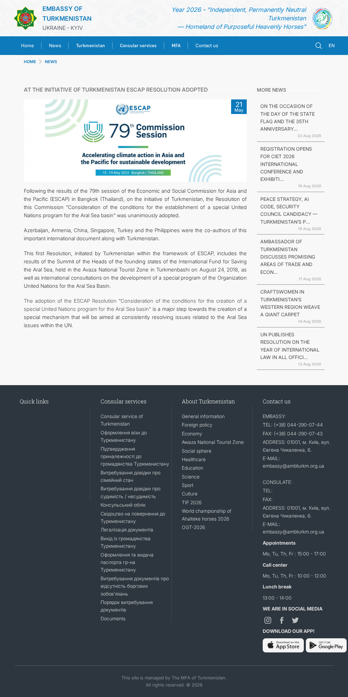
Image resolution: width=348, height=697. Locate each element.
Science (190, 476)
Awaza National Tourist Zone (213, 442)
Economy (192, 433)
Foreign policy (197, 425)
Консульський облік (123, 505)
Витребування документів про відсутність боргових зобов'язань (135, 586)
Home (27, 45)
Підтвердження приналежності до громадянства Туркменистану (135, 456)
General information (203, 416)
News (55, 45)
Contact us (206, 45)
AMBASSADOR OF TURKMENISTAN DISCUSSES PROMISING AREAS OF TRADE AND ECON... (287, 257)
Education (192, 468)
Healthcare (194, 459)
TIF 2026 (192, 502)
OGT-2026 (193, 527)
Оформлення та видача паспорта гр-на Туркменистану (127, 562)
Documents (113, 618)
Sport (187, 485)
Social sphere (196, 451)
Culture (189, 493)
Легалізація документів (127, 529)
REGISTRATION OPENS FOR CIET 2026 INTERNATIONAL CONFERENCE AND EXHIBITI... (286, 164)
